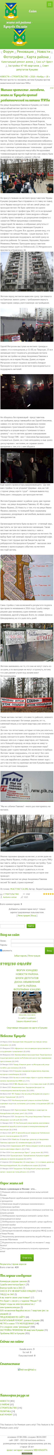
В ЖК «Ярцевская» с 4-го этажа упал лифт (30, 1084)
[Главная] (10, 1)
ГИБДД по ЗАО (7, 1294)
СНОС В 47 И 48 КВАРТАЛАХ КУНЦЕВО (18, 1291)
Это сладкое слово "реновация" (15, 1326)
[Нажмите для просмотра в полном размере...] (26, 175)
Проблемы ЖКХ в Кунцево (12, 1333)
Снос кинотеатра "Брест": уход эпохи (25, 1152)
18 (47, 76)
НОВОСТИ (4, 76)
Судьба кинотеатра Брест (12, 1284)
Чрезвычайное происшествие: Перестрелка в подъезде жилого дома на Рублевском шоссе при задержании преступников (26, 1058)
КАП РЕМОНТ (6, 1414)
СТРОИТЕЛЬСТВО (19, 76)
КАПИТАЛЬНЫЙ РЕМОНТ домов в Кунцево (20, 1320)
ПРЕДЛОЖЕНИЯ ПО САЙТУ (12, 1317)
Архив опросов (19, 1264)
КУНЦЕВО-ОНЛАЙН (15, 964)
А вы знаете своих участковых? (15, 1297)
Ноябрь (40, 76)
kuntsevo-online (10, 897)
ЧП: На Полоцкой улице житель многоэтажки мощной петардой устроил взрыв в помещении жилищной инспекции (24, 1126)
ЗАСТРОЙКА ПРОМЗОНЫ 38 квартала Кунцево (22, 1330)
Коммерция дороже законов (13, 1281)
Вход (33, 915)
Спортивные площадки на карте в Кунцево (27, 1027)
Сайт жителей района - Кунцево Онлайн (20, 19)
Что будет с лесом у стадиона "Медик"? (19, 1300)
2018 (32, 76)
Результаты (5, 1264)
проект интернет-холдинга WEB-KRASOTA (27, 1450)
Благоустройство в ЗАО (11, 1287)
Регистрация (24, 915)
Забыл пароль (20, 955)
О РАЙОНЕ (5, 1404)
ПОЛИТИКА (5, 1411)
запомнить (7, 950)
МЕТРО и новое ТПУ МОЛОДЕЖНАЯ (17, 1323)
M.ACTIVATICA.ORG (19, 889)
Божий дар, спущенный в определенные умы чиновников (26, 1227)
